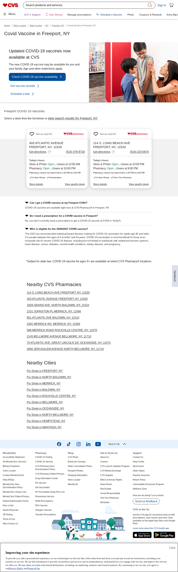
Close (172, 547)
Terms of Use (33, 568)
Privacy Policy (16, 568)
